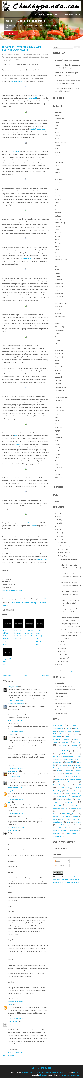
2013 (58, 523)
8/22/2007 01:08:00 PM (15, 768)
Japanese (8, 57)
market (57, 310)
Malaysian (58, 307)
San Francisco (59, 390)
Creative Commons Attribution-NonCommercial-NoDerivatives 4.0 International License (66, 879)
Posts (58, 861)
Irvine (57, 266)
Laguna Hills (59, 283)
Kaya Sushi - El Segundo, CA (7, 662)
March (62, 655)
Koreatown (58, 280)
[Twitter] (33, 1068)
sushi (46, 57)
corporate (58, 176)
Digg (6, 605)
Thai (56, 441)
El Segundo (58, 206)
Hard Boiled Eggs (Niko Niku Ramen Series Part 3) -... (71, 576)
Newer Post (7, 676)
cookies (57, 169)
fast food (58, 213)
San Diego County (61, 387)
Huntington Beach (61, 260)
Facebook (16, 603)
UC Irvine (30, 523)
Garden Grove (59, 233)
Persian (57, 333)
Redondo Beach (60, 367)
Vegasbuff (11, 791)
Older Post (45, 676)
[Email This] (7, 610)
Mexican (58, 313)
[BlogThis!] (9, 610)
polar (10, 779)
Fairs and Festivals (61, 693)
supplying (58, 431)
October (63, 549)
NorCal (57, 323)
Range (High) (59, 350)
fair (56, 209)
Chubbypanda (12, 830)
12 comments (21, 60)
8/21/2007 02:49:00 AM (16, 701)
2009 (59, 533)
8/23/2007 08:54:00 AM (16, 827)
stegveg (57, 424)
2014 (58, 520)
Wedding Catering (61, 713)
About (77, 14)
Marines (34, 526)
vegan (4, 60)
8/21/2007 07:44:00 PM (16, 720)
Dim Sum (58, 199)
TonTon (57, 444)
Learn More (11, 33)
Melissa (11, 734)
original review (41, 559)
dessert (57, 196)
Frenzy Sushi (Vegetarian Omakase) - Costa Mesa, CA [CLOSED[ (22, 48)
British (57, 139)
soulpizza (58, 414)
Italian (57, 270)
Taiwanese (58, 437)
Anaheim (58, 115)
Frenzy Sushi (32, 98)
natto (15, 436)
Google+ (35, 603)
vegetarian (10, 60)
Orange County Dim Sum (63, 703)
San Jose (58, 394)
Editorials (69, 14)
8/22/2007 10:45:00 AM (15, 732)
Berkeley (58, 132)
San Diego (58, 384)
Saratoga (58, 407)
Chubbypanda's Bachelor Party (65, 690)
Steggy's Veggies (60, 706)
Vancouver (58, 461)
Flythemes (43, 1075)
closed (57, 166)
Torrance (58, 447)
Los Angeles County (61, 303)
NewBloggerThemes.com (70, 1075)
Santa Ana (58, 404)
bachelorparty (59, 119)
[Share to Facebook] (13, 610)
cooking (57, 172)
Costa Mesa (30, 54)
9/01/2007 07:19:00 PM (15, 1019)
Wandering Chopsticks (16, 703)
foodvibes (58, 219)
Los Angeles (59, 300)
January (63, 661)
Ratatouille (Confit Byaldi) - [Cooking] (67, 60)
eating (36, 54)
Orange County (17, 57)
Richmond (58, 377)
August (62, 556)
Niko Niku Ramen (61, 700)
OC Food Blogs (60, 327)
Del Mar (57, 189)
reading (57, 360)
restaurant (34, 57)
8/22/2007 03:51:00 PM (15, 777)
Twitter (26, 603)
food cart (58, 216)
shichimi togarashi (26, 258)
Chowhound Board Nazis (63, 686)
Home (34, 14)
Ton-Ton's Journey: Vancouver (65, 710)
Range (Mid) (27, 57)
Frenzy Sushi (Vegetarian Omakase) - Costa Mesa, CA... (70, 612)
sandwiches (59, 400)
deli (56, 192)
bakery (57, 122)
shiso (9, 447)
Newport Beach (60, 317)
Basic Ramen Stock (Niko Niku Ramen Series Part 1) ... (70, 594)
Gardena (57, 236)
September (64, 552)
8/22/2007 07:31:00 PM (15, 799)
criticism (58, 186)
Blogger (71, 671)
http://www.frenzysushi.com (12, 590)
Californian (58, 149)
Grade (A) (58, 239)
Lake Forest (59, 286)
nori (39, 447)
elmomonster (13, 771)
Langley (57, 290)
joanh (10, 1005)
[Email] (49, 1068)
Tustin (57, 457)
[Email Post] (3, 610)
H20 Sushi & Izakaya (16, 81)
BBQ (56, 129)
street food (58, 427)
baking (57, 125)
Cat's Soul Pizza (60, 683)
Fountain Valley (60, 223)
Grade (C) (58, 246)
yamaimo (18, 444)
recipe (57, 364)
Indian (57, 263)
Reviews (42, 14)
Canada (57, 152)
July (61, 642)
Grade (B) (58, 243)
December (64, 543)
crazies (57, 182)
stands (57, 421)
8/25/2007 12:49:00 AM (15, 1002)
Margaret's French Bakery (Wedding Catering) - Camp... (70, 603)
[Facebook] (36, 1068)
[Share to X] (11, 610)
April (62, 651)
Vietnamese (59, 471)
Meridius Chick (14, 151)
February (63, 658)
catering (57, 156)
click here (45, 599)
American (58, 112)
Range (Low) (59, 353)
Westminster (59, 481)
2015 (58, 516)
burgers (57, 146)
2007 (59, 539)
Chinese (57, 159)
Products (58, 14)
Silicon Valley (59, 410)
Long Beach (59, 296)
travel (57, 451)
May (61, 648)
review (41, 57)
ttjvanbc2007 (59, 454)
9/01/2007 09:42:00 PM (16, 1052)
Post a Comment (8, 1055)
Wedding (58, 474)
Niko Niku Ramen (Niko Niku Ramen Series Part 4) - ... (71, 568)
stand (56, 417)
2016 (58, 513)
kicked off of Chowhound (37, 129)
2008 (59, 536)
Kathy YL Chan (13, 687)
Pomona (57, 340)
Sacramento (59, 380)
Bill (9, 802)
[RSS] (46, 1068)
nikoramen (58, 320)
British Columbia (60, 142)
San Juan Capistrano (61, 397)
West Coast (58, 478)
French (57, 226)
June (62, 645)
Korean (57, 276)
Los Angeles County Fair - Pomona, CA (29, 633)
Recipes (50, 14)
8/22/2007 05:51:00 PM (15, 788)
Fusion (41, 54)
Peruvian (58, 337)
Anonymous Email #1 (62, 848)
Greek (57, 253)
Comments (60, 865)
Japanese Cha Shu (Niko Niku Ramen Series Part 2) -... (71, 585)
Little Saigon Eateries (62, 696)
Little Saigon (59, 293)
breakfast (58, 135)
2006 (59, 665)
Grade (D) (58, 249)
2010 (58, 530)
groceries (58, 256)
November (64, 546)
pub (56, 343)
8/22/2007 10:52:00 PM (15, 813)
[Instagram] (43, 1068)
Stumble (44, 603)
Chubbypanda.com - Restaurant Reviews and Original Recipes (43, 1072)
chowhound (59, 162)
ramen (57, 347)
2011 (58, 526)
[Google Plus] (39, 1068)
